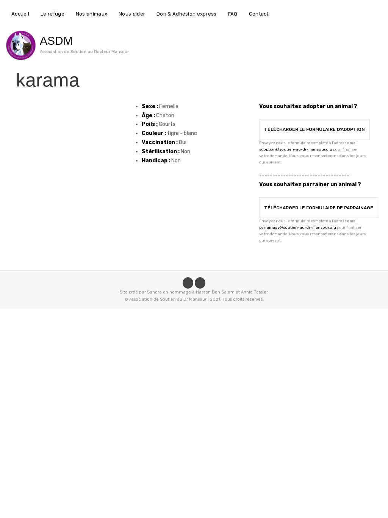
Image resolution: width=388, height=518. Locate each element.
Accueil (20, 14)
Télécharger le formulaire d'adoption (314, 129)
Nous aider (132, 14)
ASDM (56, 41)
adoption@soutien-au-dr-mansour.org (295, 149)
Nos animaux (91, 14)
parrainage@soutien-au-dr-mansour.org (297, 227)
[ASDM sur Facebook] (188, 283)
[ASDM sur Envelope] (200, 283)
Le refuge (52, 14)
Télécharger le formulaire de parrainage (318, 207)
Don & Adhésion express (186, 14)
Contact (259, 14)
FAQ (233, 14)
